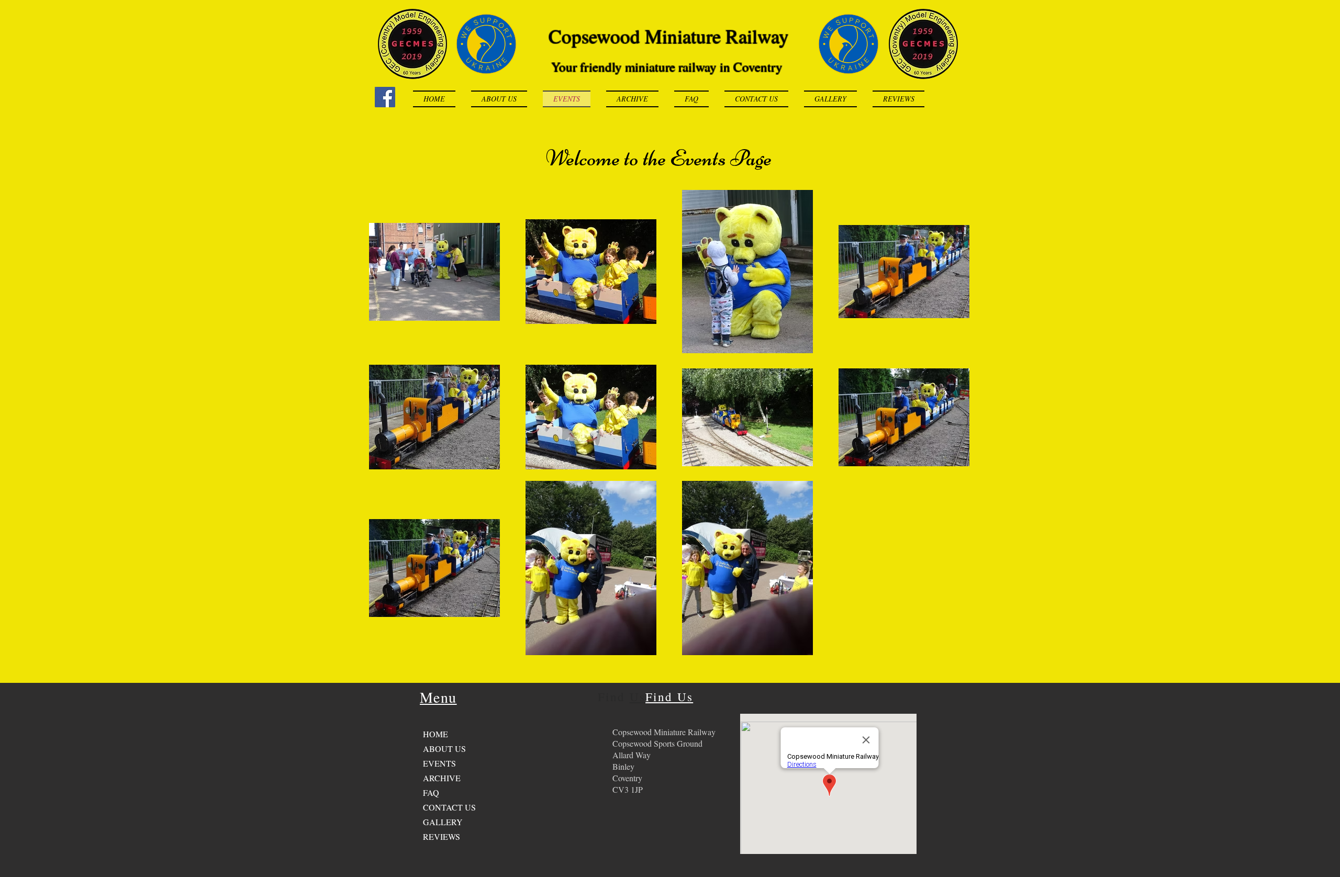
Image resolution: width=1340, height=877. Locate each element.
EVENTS (439, 763)
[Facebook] (385, 97)
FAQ (431, 792)
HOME (435, 733)
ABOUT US (444, 748)
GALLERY (443, 821)
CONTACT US (449, 807)
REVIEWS (441, 836)
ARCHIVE (442, 777)
